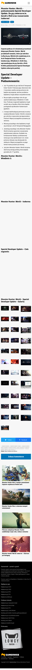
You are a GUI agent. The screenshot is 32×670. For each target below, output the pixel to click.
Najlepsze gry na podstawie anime (10, 615)
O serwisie (3, 657)
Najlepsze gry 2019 (6, 587)
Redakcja (11, 658)
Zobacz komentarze (16, 456)
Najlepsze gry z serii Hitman (8, 610)
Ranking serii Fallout (6, 620)
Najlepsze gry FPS (5, 594)
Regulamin (16, 657)
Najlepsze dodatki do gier (7, 623)
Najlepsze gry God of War (7, 605)
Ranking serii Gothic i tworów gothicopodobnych (14, 613)
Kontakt (10, 657)
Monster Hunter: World (16, 446)
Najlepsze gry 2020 (6, 589)
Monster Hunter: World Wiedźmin (16, 447)
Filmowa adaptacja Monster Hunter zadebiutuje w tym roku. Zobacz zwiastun (15, 531)
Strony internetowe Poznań (23, 662)
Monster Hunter (5, 446)
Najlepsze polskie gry (6, 597)
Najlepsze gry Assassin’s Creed (9, 603)
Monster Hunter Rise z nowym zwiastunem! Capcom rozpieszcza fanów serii (15, 483)
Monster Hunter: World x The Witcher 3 (15, 448)
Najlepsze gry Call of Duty (7, 618)
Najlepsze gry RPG (6, 592)
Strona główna (5, 21)
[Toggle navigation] (29, 2)
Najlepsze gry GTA (6, 608)
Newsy (12, 21)
